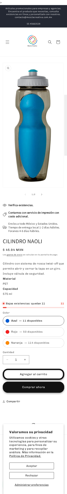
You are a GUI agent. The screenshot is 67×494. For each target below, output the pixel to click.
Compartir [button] (13, 401)
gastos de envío (15, 255)
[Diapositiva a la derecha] (42, 194)
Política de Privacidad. (25, 456)
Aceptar (31, 466)
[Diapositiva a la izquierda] (25, 194)
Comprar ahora (33, 387)
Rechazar (31, 475)
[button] (7, 42)
